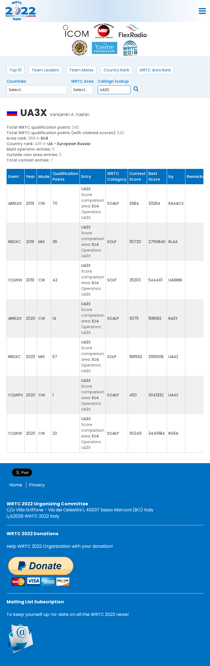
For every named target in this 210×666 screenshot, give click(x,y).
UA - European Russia (68, 143)
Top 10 (16, 70)
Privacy (37, 485)
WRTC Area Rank (155, 70)
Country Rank (116, 70)
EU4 (44, 138)
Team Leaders (45, 70)
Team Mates (81, 70)
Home (15, 485)
